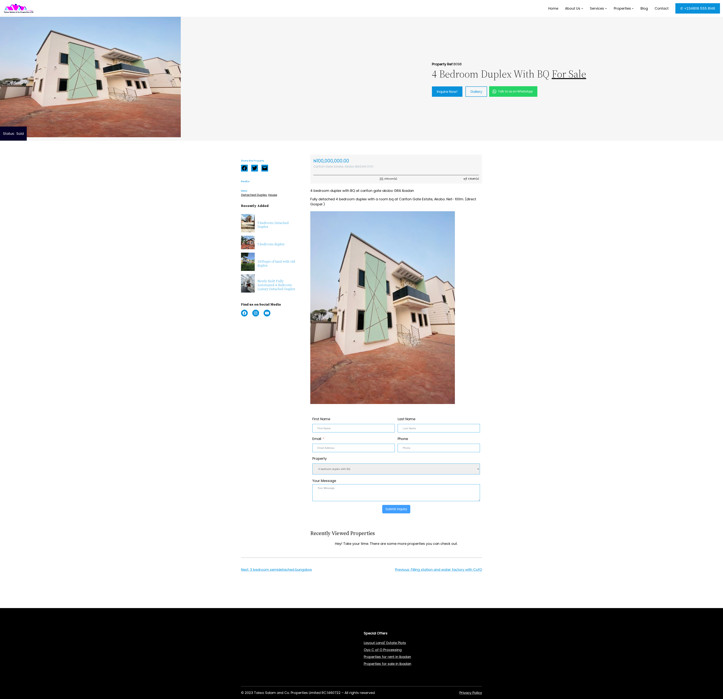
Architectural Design (258, 663)
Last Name (406, 419)
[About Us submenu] (582, 8)
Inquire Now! (447, 91)
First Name (321, 419)
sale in (392, 663)
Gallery (476, 91)
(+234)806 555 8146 (273, 605)
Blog (306, 663)
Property (319, 458)
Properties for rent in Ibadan (387, 656)
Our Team (310, 670)
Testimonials (313, 677)
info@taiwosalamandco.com (279, 600)
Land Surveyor (253, 656)
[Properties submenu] (633, 8)
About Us (572, 8)
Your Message (324, 480)
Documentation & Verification (266, 677)
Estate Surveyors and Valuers (265, 649)
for (384, 663)
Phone (403, 438)
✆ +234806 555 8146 (697, 8)
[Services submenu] (606, 8)
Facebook (244, 168)
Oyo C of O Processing (383, 649)
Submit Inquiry (396, 509)
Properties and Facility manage (267, 670)
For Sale (569, 74)
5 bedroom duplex (270, 244)
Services (597, 8)
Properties (622, 8)
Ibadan (405, 663)
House (272, 195)
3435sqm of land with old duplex (276, 263)
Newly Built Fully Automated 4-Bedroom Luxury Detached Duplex (276, 285)
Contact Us (311, 656)
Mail (264, 168)
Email (316, 438)
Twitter (254, 168)
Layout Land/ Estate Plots (385, 642)
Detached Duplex (254, 195)
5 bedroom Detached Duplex (273, 225)
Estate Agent (260, 642)
